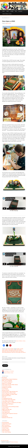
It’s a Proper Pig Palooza (7, 381)
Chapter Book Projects (6, 423)
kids (8, 351)
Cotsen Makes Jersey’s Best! (8, 401)
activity (18, 348)
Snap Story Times (5, 429)
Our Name (20, 11)
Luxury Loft (4, 414)
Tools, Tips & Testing (9, 348)
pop (5, 352)
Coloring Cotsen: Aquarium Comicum (9, 413)
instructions (4, 351)
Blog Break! (4, 377)
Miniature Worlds (5, 390)
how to (18, 350)
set (14, 352)
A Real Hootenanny (6, 410)
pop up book (8, 352)
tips (19, 352)
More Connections (6, 425)
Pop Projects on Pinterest (9, 371)
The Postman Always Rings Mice (8, 399)
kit (9, 351)
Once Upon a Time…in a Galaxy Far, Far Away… (12, 402)
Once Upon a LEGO (8, 21)
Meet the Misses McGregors (7, 403)
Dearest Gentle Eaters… (7, 395)
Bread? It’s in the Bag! (6, 383)
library (14, 351)
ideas (21, 350)
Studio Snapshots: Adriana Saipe (9, 392)
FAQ (16, 11)
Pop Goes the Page (4, 440)
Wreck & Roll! (5, 405)
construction (10, 350)
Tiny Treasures (5, 388)
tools (23, 352)
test (16, 352)
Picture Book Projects (6, 426)
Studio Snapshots (5, 430)
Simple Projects (5, 427)
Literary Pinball (5, 408)
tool (21, 352)
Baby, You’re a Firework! (7, 380)
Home (3, 11)
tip (17, 352)
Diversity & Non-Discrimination (14, 446)
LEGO (11, 351)
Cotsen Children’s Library (6, 13)
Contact (11, 11)
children (6, 350)
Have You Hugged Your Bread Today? (9, 394)
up (24, 352)
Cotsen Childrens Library (8, 372)
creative (14, 350)
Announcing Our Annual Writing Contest (10, 406)
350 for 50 (4, 397)
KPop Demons (5, 416)
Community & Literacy (6, 386)
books (3, 350)
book (22, 348)
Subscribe (5, 365)
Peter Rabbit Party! (6, 412)
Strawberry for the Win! (6, 387)
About (8, 11)
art (20, 348)
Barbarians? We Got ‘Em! (7, 417)
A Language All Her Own (7, 398)
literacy (17, 351)
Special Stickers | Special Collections (9, 379)
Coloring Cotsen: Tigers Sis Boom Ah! (10, 391)
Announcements (5, 422)
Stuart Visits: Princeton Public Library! (10, 384)
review (12, 352)
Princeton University (22, 437)
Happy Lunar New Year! (7, 409)
